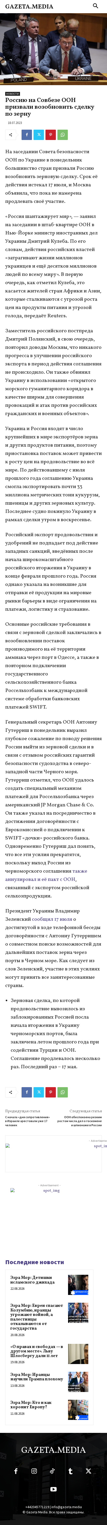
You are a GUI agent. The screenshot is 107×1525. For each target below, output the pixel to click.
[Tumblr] (70, 1472)
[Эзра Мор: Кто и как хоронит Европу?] (78, 1410)
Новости (12, 93)
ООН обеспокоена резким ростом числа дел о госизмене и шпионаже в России (79, 1121)
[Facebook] (27, 135)
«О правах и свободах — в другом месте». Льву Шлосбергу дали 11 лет (36, 1351)
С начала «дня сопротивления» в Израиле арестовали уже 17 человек (27, 1121)
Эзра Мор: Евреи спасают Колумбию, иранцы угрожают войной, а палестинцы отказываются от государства (36, 1317)
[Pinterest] (50, 135)
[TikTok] (52, 1472)
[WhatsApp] (62, 135)
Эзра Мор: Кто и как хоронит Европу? (30, 1405)
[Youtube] (53, 1490)
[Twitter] (39, 135)
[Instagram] (34, 1472)
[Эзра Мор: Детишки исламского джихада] (78, 1285)
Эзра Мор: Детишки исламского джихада (32, 1280)
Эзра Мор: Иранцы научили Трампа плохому (36, 1377)
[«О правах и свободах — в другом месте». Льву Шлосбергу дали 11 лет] (78, 1354)
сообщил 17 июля (52, 919)
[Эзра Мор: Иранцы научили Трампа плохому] (78, 1382)
